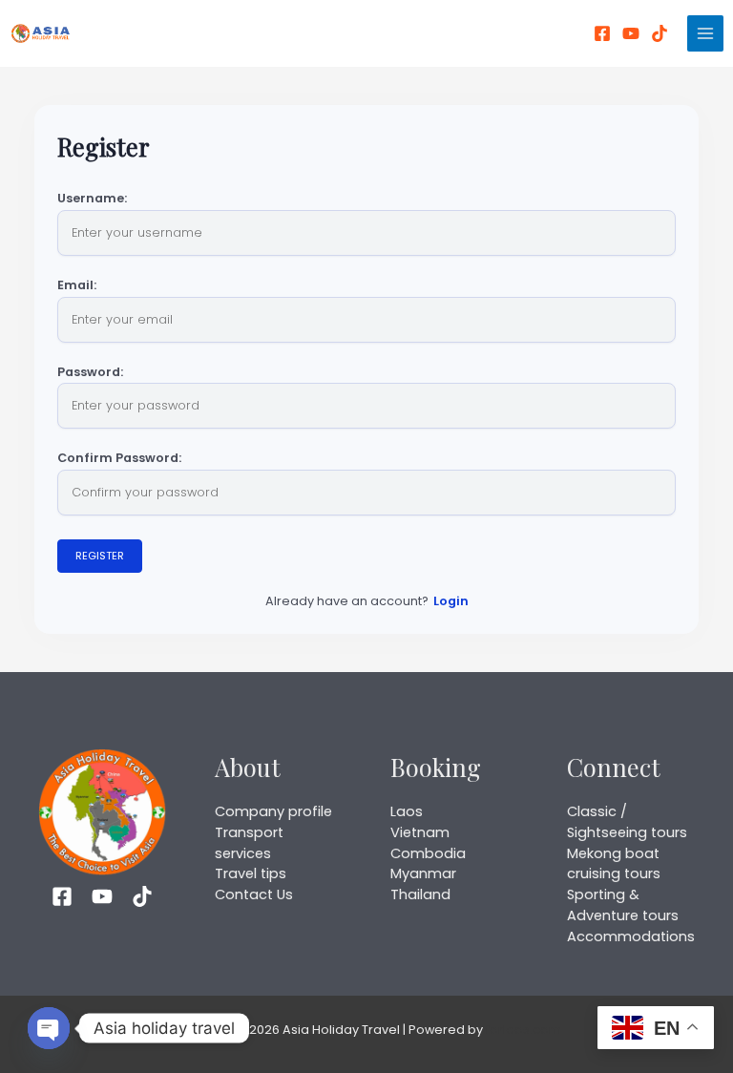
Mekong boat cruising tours (613, 864)
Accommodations (631, 936)
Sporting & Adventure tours (623, 905)
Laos (406, 811)
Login (451, 601)
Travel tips (250, 873)
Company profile (273, 811)
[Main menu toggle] (705, 33)
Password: (90, 373)
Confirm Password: (119, 458)
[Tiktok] (659, 33)
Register (99, 555)
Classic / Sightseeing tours (627, 822)
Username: (92, 199)
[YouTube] (630, 33)
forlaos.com (523, 1029)
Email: (76, 286)
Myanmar (423, 873)
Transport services (249, 843)
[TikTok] (142, 896)
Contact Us (254, 894)
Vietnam (420, 832)
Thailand (420, 894)
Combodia (428, 853)
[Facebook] (602, 33)
